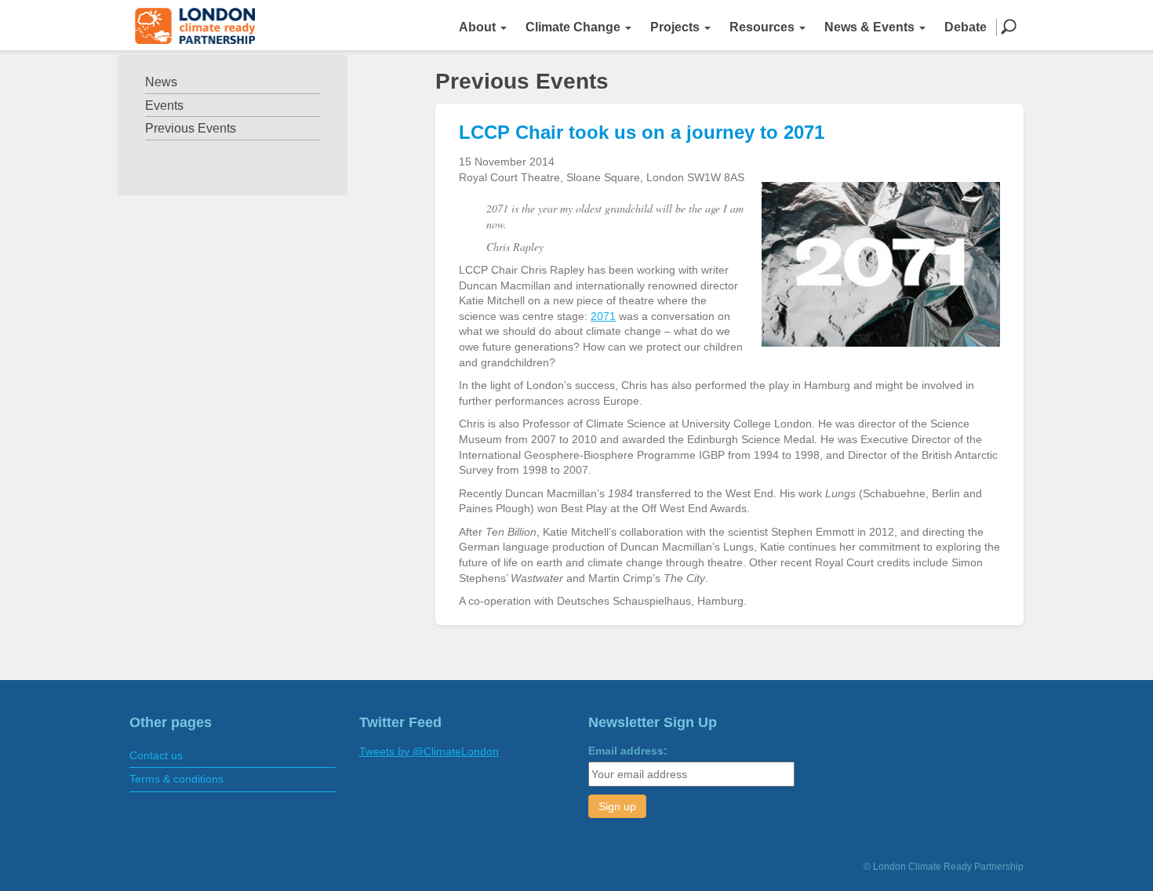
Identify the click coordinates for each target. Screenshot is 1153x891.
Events (164, 105)
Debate (965, 27)
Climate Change (575, 27)
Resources (763, 27)
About (479, 27)
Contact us (156, 755)
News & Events (871, 27)
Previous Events (190, 128)
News (161, 82)
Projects (676, 27)
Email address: (627, 750)
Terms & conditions (176, 779)
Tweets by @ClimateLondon (429, 751)
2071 (603, 316)
